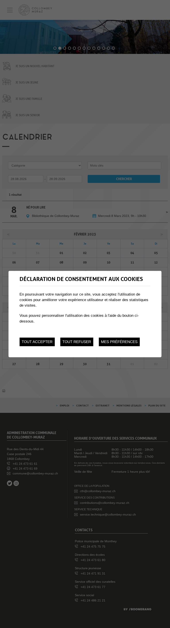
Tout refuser (76, 342)
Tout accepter (37, 342)
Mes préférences (119, 342)
